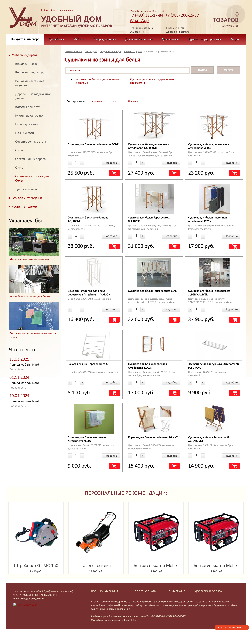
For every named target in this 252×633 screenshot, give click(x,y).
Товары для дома (104, 39)
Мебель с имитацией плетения (29, 259)
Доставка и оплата (177, 31)
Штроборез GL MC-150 (36, 565)
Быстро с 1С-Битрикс (229, 627)
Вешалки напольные (29, 72)
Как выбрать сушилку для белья (29, 296)
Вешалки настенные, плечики (30, 83)
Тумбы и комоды (27, 189)
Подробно (110, 162)
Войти (44, 10)
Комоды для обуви (28, 107)
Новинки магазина (142, 28)
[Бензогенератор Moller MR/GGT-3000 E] (156, 532)
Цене (114, 101)
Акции (234, 39)
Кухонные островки (29, 116)
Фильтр (228, 70)
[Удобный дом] (23, 28)
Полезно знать (175, 28)
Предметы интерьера (25, 39)
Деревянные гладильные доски (33, 96)
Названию (96, 101)
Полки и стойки (26, 133)
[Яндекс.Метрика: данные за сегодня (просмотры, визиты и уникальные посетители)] (25, 605)
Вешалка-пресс (26, 64)
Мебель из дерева (25, 55)
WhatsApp (139, 21)
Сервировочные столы (31, 142)
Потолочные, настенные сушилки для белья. (33, 335)
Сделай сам (56, 39)
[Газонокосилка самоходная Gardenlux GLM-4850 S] (96, 532)
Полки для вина (26, 124)
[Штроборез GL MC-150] (36, 532)
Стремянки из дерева (30, 159)
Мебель (78, 39)
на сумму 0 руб (226, 19)
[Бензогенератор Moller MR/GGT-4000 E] (216, 532)
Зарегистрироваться (62, 10)
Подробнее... (17, 369)
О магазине (137, 31)
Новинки (133, 101)
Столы (19, 150)
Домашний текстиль (138, 39)
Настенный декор (24, 206)
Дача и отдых (170, 39)
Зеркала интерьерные (27, 198)
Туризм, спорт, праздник (205, 39)
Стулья (20, 168)
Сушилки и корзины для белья (32, 178)
